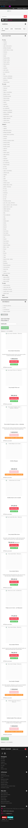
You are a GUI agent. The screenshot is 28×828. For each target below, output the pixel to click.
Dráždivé (5, 90)
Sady (4, 216)
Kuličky (4, 56)
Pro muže (4, 84)
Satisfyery (5, 136)
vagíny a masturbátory (7, 170)
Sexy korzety (5, 231)
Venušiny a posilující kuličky (8, 140)
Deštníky (5, 261)
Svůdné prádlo (6, 220)
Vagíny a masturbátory (7, 92)
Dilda (4, 74)
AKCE (3, 295)
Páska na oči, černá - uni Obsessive (14, 607)
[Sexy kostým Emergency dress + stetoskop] (14, 414)
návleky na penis (6, 182)
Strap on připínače (6, 214)
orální (4, 176)
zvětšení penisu (6, 120)
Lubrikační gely (6, 172)
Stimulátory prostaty (7, 96)
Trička (4, 255)
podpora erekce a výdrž (7, 116)
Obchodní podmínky (7, 305)
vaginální (5, 43)
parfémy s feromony (7, 186)
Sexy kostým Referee (14, 644)
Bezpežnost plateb (4, 779)
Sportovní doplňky (6, 245)
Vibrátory (5, 41)
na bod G (5, 54)
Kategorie (4, 124)
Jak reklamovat (6, 309)
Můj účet (3, 791)
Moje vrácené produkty (5, 794)
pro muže (5, 194)
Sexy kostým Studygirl (14, 681)
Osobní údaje (3, 799)
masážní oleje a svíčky (7, 291)
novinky (4, 271)
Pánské (4, 249)
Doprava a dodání (6, 311)
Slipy (4, 251)
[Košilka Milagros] (14, 451)
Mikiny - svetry (6, 247)
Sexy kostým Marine (14, 571)
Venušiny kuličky (6, 58)
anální (4, 178)
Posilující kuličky (6, 60)
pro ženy (5, 166)
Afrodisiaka (5, 80)
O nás (4, 307)
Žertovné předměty (6, 265)
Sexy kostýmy (6, 241)
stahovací (5, 148)
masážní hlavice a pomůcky (8, 134)
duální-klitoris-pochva (7, 130)
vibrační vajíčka (6, 152)
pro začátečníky (6, 72)
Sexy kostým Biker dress (14, 534)
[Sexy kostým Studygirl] (14, 671)
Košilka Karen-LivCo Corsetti (14, 497)
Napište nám (19, 8)
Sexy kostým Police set (14, 387)
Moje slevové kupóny (5, 801)
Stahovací (5, 88)
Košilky (4, 222)
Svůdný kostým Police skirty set (14, 718)
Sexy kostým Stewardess (14, 350)
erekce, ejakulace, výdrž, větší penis (10, 204)
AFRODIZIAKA (6, 114)
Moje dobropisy (4, 796)
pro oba (4, 198)
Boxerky (4, 253)
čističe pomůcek (6, 267)
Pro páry (4, 283)
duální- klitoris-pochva (7, 45)
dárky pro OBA (6, 281)
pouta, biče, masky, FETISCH (9, 202)
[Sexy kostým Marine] (14, 561)
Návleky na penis (6, 94)
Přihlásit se (24, 8)
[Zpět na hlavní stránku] (2, 29)
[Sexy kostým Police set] (14, 378)
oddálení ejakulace (6, 118)
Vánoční (4, 239)
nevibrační (5, 68)
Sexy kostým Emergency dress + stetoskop (14, 424)
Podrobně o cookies (5, 787)
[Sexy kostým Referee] (14, 635)
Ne (4, 4)
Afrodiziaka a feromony (7, 110)
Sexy (4, 237)
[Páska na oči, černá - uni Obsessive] (14, 598)
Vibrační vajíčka (6, 62)
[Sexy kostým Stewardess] (14, 341)
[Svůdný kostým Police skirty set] (14, 708)
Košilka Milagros (14, 461)
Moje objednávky (4, 792)
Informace (5, 301)
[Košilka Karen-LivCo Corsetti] (14, 488)
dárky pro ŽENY (6, 277)
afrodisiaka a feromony (7, 289)
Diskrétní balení (4, 784)
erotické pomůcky (6, 285)
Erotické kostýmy (6, 235)
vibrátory (5, 126)
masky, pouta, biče (6, 287)
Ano (1, 4)
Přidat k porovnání (8, 367)
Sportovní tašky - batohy (8, 259)
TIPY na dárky (5, 275)
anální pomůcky (6, 154)
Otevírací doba (5, 297)
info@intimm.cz (9, 813)
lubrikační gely (6, 293)
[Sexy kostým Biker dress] (14, 525)
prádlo (4, 218)
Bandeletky (5, 263)
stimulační (5, 180)
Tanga (4, 257)
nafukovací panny (6, 122)
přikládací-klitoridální (7, 47)
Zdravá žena (5, 269)
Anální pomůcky (6, 64)
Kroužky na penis (6, 86)
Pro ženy (4, 39)
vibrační (4, 66)
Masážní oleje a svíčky (7, 184)
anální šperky (5, 70)
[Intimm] (14, 12)
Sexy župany (5, 233)
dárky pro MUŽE (6, 279)
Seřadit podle (3, 323)
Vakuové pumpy (6, 82)
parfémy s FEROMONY (7, 78)
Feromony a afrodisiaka (7, 76)
